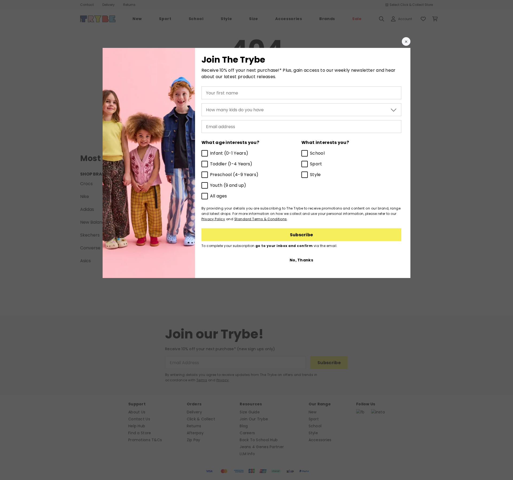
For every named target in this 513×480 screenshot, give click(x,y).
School (317, 153)
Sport (316, 164)
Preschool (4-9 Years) (234, 175)
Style (315, 175)
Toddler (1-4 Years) (231, 164)
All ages (218, 196)
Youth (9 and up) (228, 185)
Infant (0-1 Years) (229, 153)
